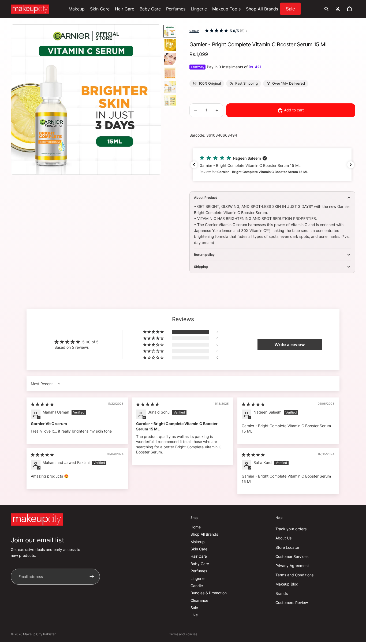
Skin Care (199, 549)
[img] (42, 404)
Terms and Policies (183, 634)
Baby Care (200, 563)
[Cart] (349, 9)
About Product (205, 198)
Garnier (194, 30)
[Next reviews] (350, 164)
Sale (194, 607)
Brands (281, 593)
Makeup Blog (286, 584)
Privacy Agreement (292, 565)
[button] (216, 30)
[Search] (326, 9)
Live (194, 615)
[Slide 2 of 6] (170, 45)
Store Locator (287, 547)
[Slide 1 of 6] (170, 31)
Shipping (201, 267)
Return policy (204, 255)
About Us (283, 538)
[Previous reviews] (194, 164)
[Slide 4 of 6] (170, 73)
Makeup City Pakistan (39, 634)
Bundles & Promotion (209, 593)
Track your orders (291, 529)
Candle (197, 585)
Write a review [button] (289, 344)
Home (196, 527)
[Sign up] (92, 576)
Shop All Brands (204, 534)
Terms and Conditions (294, 575)
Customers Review (291, 602)
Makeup (198, 541)
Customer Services (291, 556)
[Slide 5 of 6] (170, 87)
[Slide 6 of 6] (170, 101)
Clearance (199, 600)
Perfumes (199, 571)
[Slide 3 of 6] (170, 59)
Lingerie (197, 578)
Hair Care (199, 556)
